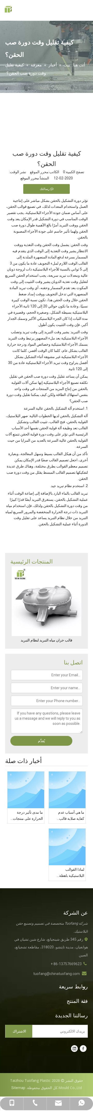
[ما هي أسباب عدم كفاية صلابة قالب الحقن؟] (67, 790)
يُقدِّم (41, 741)
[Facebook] (83, 1048)
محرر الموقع (29, 178)
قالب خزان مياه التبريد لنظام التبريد (46, 640)
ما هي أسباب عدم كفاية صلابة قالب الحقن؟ (71, 816)
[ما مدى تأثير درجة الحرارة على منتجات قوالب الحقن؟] (25, 790)
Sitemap (18, 1088)
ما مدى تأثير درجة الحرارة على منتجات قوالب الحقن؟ (28, 816)
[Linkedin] (74, 1048)
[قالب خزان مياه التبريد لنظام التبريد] (46, 601)
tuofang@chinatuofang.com (56, 974)
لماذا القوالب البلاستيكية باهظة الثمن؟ (71, 873)
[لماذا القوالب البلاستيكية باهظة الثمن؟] (67, 847)
